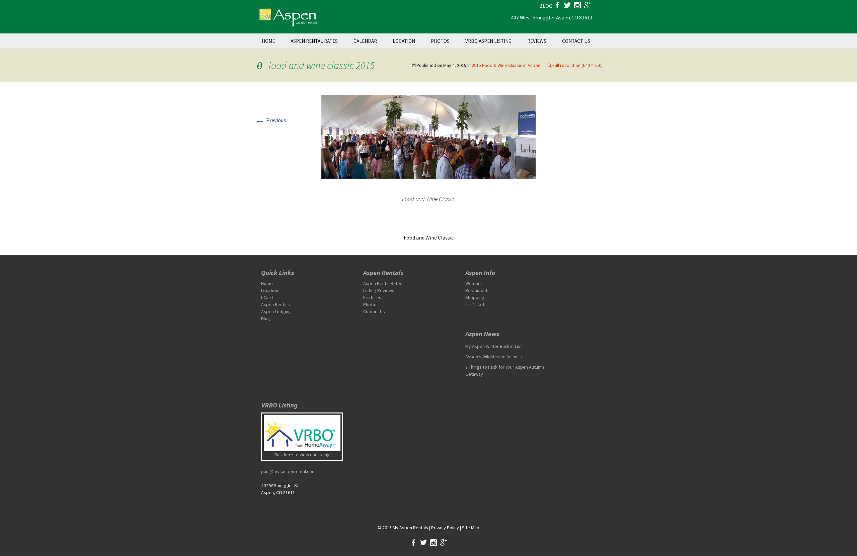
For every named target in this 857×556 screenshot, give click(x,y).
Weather (473, 283)
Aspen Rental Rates (314, 41)
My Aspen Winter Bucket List (493, 346)
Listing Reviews (378, 290)
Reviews (536, 41)
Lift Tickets (476, 304)
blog (545, 5)
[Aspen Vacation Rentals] (287, 16)
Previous (270, 120)
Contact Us (576, 41)
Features (372, 297)
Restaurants (477, 290)
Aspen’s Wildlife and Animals (493, 357)
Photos (440, 41)
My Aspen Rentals (410, 528)
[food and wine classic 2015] (428, 136)
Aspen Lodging (276, 311)
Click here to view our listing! (302, 455)
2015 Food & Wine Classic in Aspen (506, 65)
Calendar (365, 41)
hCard (267, 297)
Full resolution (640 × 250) (577, 65)
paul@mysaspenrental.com (288, 471)
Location (404, 41)
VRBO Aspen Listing (488, 41)
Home (268, 41)
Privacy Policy (445, 528)
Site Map (470, 528)
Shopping (474, 297)
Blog (265, 318)
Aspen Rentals (275, 304)
